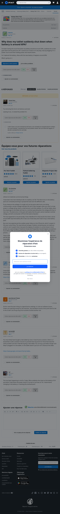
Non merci (30, 278)
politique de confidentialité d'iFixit (34, 272)
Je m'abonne (30, 266)
